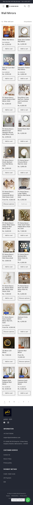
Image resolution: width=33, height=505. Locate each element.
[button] (3, 6)
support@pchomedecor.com (12, 437)
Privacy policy (8, 463)
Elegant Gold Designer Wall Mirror (7, 382)
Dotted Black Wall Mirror (24, 130)
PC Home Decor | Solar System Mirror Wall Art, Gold (8, 319)
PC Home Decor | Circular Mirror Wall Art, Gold (23, 162)
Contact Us (7, 455)
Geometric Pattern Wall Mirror (24, 68)
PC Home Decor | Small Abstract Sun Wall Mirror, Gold (8, 163)
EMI (5, 482)
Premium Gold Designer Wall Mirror (22, 382)
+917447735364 (8, 433)
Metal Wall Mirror (8, 40)
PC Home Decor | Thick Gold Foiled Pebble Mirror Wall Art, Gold (24, 225)
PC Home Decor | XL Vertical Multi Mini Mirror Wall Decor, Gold (8, 288)
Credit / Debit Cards (9, 474)
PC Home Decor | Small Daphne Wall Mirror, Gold (8, 99)
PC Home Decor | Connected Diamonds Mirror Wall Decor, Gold (8, 194)
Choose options (9, 204)
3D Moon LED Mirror (7, 351)
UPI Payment (7, 478)
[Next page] (28, 402)
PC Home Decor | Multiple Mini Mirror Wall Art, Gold (23, 257)
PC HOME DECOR (15, 493)
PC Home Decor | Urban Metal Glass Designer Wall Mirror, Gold (8, 225)
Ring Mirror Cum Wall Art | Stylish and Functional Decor (23, 100)
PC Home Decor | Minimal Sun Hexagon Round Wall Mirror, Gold (8, 131)
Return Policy (7, 459)
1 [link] (4, 402)
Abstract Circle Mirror (23, 318)
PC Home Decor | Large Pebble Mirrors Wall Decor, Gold (24, 194)
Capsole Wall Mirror (22, 351)
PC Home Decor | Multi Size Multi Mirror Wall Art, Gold (23, 288)
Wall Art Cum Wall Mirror (8, 68)
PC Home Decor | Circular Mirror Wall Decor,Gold (8, 256)
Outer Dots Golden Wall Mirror (24, 40)
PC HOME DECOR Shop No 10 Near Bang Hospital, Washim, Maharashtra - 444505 (16, 442)
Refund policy (15, 495)
